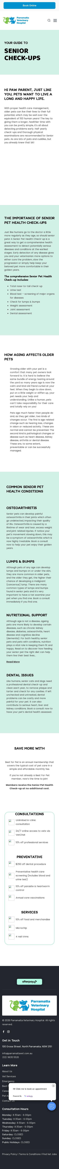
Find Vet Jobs (49, 1154)
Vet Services (9, 1076)
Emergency (8, 1081)
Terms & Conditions (30, 1154)
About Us (7, 1071)
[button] (51, 1106)
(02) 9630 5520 (10, 1057)
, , (27, 1046)
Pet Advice (8, 1095)
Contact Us (8, 1100)
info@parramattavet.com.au (17, 1053)
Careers (6, 1091)
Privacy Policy (9, 1154)
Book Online (29, 5)
